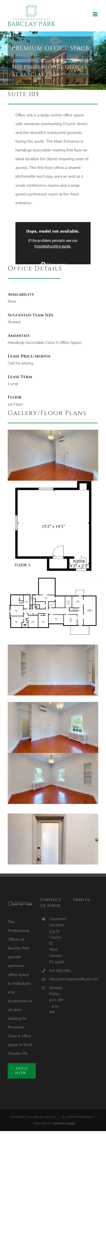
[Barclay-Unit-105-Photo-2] (53, 431)
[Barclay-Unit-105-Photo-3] (53, 703)
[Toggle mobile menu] (95, 14)
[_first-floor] (53, 579)
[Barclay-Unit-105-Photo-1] (53, 754)
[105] (53, 482)
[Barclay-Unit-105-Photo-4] (53, 646)
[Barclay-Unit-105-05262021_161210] (53, 815)
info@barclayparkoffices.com (57, 979)
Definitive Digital (64, 1123)
